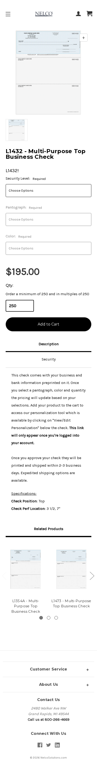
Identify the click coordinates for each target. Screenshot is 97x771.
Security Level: (26, 178)
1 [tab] (41, 618)
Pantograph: (24, 207)
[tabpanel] (25, 579)
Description (49, 344)
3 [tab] (56, 618)
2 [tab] (48, 618)
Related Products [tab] (48, 529)
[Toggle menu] (12, 14)
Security (49, 359)
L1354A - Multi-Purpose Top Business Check (25, 606)
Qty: (9, 285)
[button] (48, 669)
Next (92, 575)
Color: (18, 236)
